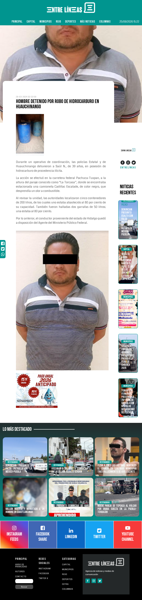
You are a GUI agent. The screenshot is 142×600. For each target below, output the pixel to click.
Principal (17, 21)
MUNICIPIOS (68, 569)
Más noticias (87, 21)
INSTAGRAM (45, 569)
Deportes (70, 21)
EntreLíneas (128, 167)
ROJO (58, 21)
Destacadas (128, 200)
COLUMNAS (105, 21)
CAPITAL (66, 565)
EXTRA (65, 584)
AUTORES (20, 572)
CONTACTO (20, 577)
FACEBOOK (44, 573)
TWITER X (43, 578)
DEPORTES (67, 579)
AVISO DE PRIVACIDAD (21, 566)
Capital (31, 21)
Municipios (46, 21)
